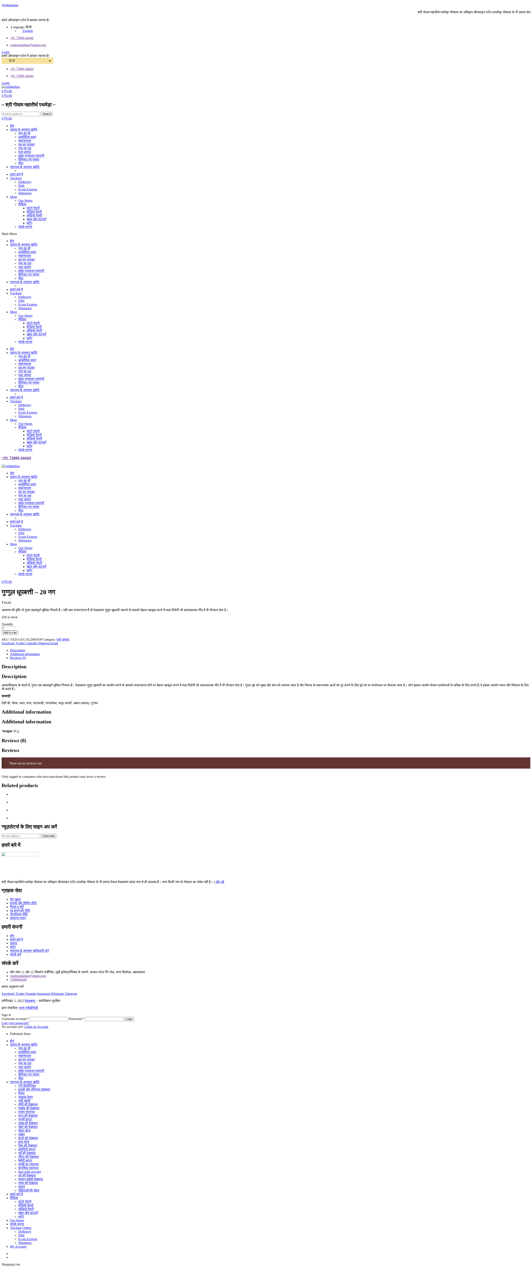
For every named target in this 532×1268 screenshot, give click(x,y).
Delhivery (24, 1231)
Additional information (25, 654)
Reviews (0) (18, 658)
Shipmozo (25, 1243)
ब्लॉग (21, 1216)
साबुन (21, 1186)
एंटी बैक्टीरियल (27, 1085)
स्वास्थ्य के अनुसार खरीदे (24, 1082)
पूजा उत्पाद (63, 639)
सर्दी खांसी (24, 1100)
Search (47, 113)
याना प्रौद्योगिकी (28, 1008)
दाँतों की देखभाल (28, 1104)
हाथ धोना (23, 1142)
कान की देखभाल (28, 1115)
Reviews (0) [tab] (14, 740)
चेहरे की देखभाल (28, 1127)
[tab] (270, 650)
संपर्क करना (17, 1224)
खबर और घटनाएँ (28, 1213)
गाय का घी (24, 1048)
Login (129, 1019)
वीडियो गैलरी (25, 1205)
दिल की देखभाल (27, 1145)
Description (17, 650)
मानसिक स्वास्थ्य (28, 1168)
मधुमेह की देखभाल (28, 1108)
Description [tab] (14, 666)
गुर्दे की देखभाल (27, 1153)
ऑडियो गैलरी (26, 1209)
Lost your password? (15, 1023)
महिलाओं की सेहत (28, 1190)
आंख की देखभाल (28, 1123)
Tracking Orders (20, 1228)
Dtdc (21, 1235)
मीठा (20, 1078)
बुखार (21, 1134)
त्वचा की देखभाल (28, 1183)
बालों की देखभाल (28, 1138)
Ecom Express (27, 1239)
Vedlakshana (10, 5)
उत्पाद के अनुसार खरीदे (23, 1044)
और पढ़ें (220, 882)
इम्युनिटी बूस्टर (27, 1149)
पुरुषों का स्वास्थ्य (28, 1164)
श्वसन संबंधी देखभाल (30, 1179)
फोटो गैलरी (24, 1201)
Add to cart (10, 632)
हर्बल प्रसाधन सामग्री (31, 1071)
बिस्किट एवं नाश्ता (28, 1074)
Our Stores (17, 1220)
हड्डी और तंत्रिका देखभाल (34, 1089)
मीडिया (14, 1198)
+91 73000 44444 (16, 458)
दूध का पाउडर (26, 1059)
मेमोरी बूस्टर (25, 1160)
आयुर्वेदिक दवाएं (27, 1052)
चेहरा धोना (24, 1130)
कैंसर (21, 1093)
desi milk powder (29, 1171)
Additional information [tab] (26, 712)
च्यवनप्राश (24, 1056)
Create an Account (36, 1026)
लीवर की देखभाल (28, 1157)
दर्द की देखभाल (27, 1175)
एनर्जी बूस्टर (25, 1119)
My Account (18, 1246)
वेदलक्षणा (30, 1001)
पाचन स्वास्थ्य (26, 1112)
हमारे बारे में (16, 1194)
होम (12, 1041)
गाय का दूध (24, 1063)
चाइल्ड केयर (25, 1097)
